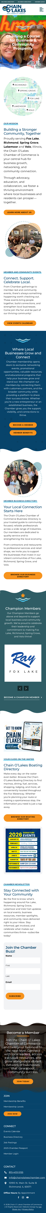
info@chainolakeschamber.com (27, 1177)
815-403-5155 (16, 1172)
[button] (20, 688)
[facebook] (19, 1197)
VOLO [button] (31, 110)
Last (8, 976)
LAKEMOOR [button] (19, 106)
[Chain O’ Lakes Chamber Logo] (13, 5)
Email (9, 982)
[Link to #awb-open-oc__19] (42, 9)
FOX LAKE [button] (34, 98)
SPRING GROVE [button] (27, 91)
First (8, 965)
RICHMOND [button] (20, 85)
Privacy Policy (28, 1209)
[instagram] (23, 1197)
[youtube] (27, 1197)
